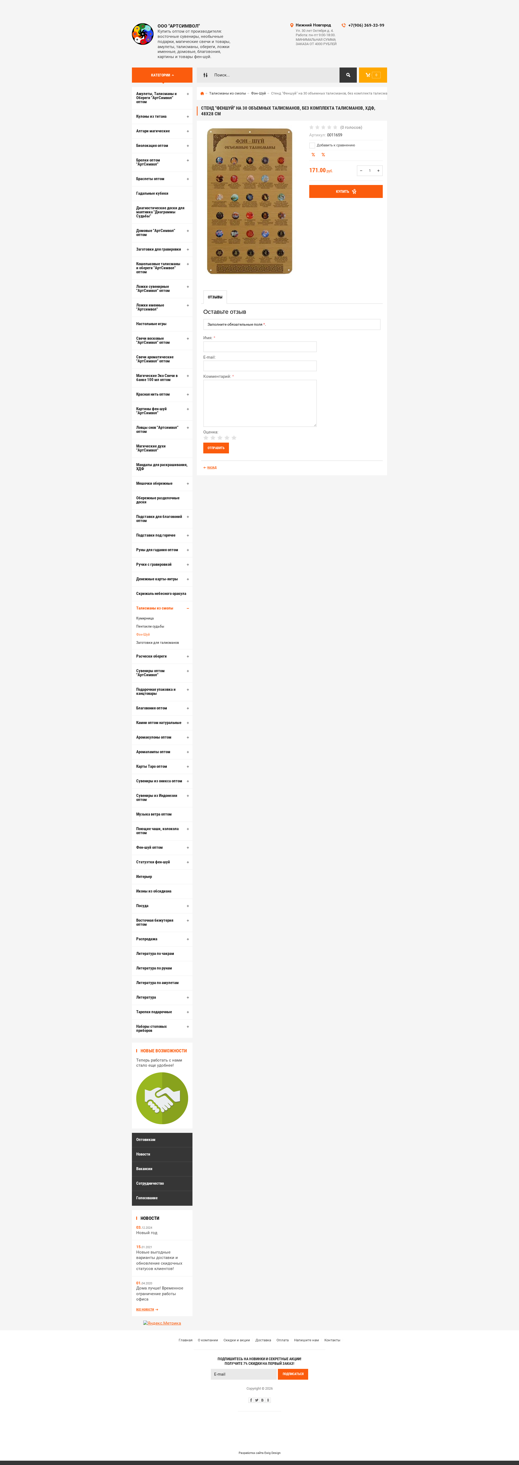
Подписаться (293, 1374)
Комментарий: (218, 376)
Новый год (146, 1232)
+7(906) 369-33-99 (366, 25)
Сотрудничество (150, 1183)
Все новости (145, 1309)
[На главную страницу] (143, 34)
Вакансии (144, 1168)
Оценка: (210, 432)
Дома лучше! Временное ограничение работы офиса (159, 1294)
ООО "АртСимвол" (179, 26)
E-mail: (209, 357)
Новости (143, 1154)
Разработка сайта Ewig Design (260, 1453)
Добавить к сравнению (335, 145)
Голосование (147, 1197)
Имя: (209, 337)
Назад (212, 467)
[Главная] (202, 93)
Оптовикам (145, 1139)
